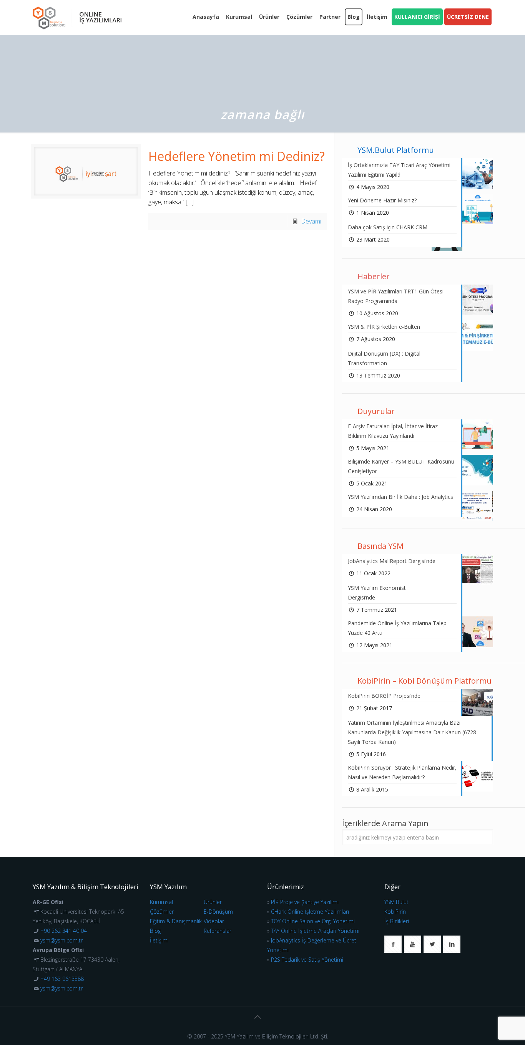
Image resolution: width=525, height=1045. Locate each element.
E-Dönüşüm (218, 911)
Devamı (311, 221)
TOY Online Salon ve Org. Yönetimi (313, 921)
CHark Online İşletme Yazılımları (310, 911)
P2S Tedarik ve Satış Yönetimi (307, 959)
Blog (155, 930)
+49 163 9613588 (62, 978)
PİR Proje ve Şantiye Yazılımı (305, 902)
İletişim (159, 940)
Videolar (214, 921)
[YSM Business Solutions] (77, 17)
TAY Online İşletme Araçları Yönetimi (315, 930)
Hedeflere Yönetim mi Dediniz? (236, 156)
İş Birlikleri (396, 921)
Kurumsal (161, 902)
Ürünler (213, 902)
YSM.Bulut (396, 902)
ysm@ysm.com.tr (61, 940)
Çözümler (162, 911)
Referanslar (217, 930)
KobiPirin (395, 911)
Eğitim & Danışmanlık (176, 921)
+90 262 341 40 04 (63, 930)
